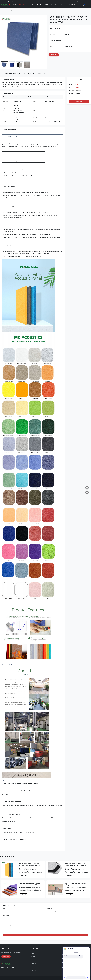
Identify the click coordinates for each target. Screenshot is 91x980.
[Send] (88, 977)
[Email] (87, 487)
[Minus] (87, 948)
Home (14, 4)
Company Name (49, 908)
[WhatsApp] (87, 492)
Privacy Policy (34, 970)
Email (47, 915)
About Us (38, 4)
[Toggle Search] (81, 5)
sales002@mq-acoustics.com (84, 1)
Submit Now (45, 935)
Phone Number (6, 915)
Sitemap (33, 967)
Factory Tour (48, 4)
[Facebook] (79, 98)
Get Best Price (24, 875)
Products (22, 4)
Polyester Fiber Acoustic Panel (16, 10)
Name (4, 908)
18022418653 (77, 87)
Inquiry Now (79, 101)
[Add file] (65, 977)
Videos (31, 4)
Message (5, 922)
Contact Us (71, 4)
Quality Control (60, 4)
